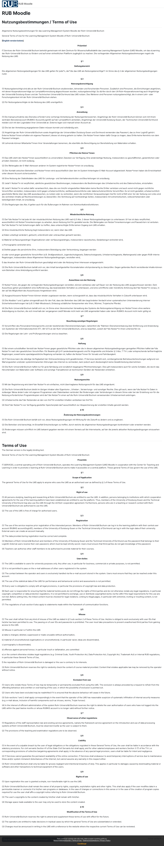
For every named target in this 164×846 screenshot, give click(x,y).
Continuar (82, 844)
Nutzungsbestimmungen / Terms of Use (68, 840)
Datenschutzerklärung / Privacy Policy (96, 840)
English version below (13, 40)
